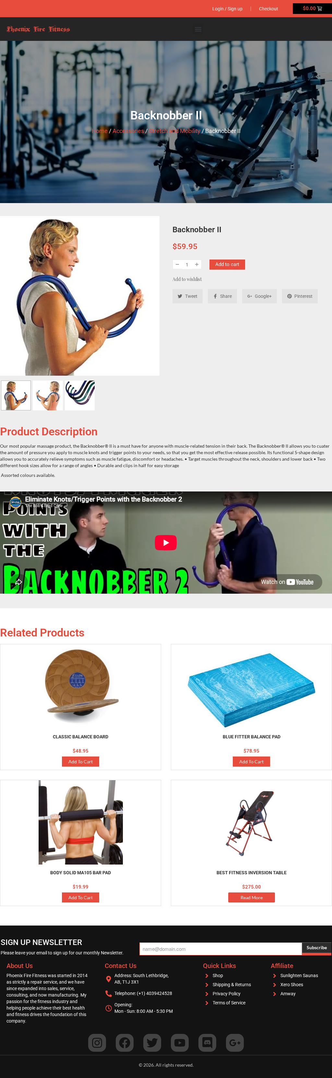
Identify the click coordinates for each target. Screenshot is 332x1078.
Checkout (268, 8)
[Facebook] (125, 1043)
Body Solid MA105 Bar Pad (80, 872)
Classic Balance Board (80, 736)
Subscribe (317, 947)
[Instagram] (97, 1043)
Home (100, 130)
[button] (198, 29)
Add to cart (227, 264)
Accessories (128, 130)
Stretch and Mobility (174, 130)
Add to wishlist (187, 279)
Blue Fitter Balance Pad (251, 736)
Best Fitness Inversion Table (252, 872)
